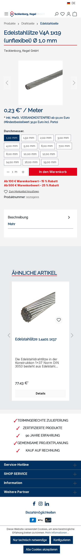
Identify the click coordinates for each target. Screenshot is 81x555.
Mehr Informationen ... (57, 532)
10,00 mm (30, 154)
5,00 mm (29, 145)
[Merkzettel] (62, 14)
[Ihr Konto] (68, 14)
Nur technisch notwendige (30, 540)
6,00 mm (47, 145)
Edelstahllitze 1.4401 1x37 (36, 339)
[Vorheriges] (7, 82)
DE (73, 3)
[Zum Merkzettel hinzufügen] (59, 320)
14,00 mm (12, 162)
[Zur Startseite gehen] (27, 14)
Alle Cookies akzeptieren (41, 549)
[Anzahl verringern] (8, 172)
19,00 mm (49, 162)
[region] (40, 83)
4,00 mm (12, 145)
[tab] (39, 220)
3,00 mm (63, 137)
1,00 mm (11, 137)
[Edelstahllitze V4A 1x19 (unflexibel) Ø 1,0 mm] (40, 83)
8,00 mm (12, 154)
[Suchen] (56, 14)
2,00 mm (46, 137)
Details (40, 393)
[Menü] (6, 13)
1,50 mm (28, 137)
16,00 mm (31, 162)
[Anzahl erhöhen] (23, 172)
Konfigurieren (61, 540)
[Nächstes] (74, 82)
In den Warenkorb (53, 172)
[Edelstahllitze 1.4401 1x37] (40, 307)
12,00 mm (48, 154)
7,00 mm (64, 145)
